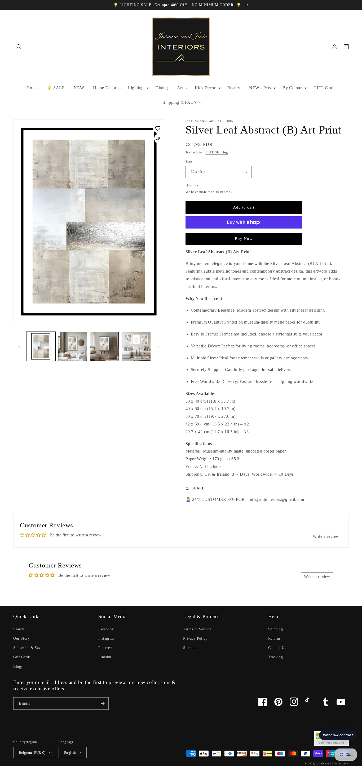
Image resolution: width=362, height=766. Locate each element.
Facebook (106, 629)
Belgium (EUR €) (32, 753)
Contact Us (277, 648)
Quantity (192, 185)
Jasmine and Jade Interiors (332, 763)
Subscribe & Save (28, 648)
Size (189, 161)
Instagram (106, 638)
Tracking (275, 657)
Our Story (21, 638)
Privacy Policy (195, 638)
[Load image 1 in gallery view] (40, 346)
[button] (19, 47)
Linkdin (104, 657)
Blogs (18, 667)
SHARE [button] (198, 488)
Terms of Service (197, 629)
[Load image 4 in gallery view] (136, 346)
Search (18, 629)
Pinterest (105, 648)
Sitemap (189, 648)
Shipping (275, 629)
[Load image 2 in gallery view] (72, 346)
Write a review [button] (326, 536)
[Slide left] (19, 346)
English (70, 753)
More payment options (243, 235)
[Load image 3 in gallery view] (104, 346)
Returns (274, 638)
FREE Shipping (217, 152)
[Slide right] (158, 346)
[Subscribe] (102, 703)
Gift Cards (21, 657)
